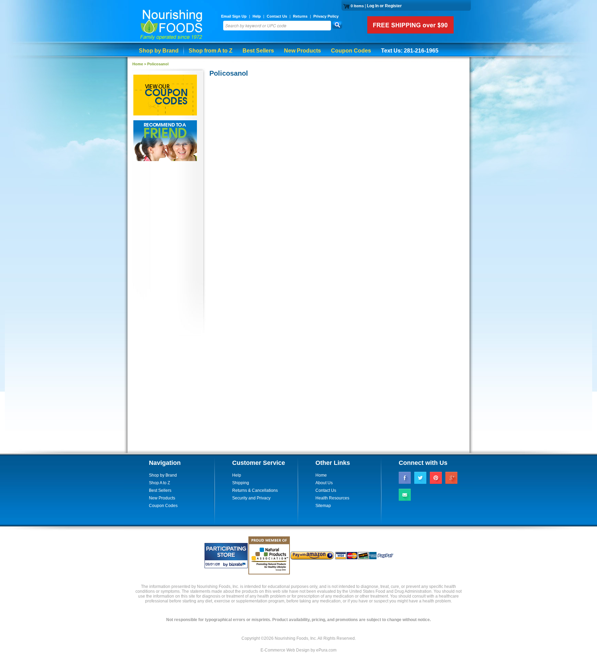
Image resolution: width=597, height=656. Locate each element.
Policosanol (158, 64)
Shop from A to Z (211, 51)
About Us (324, 482)
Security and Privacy (251, 498)
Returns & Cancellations (255, 490)
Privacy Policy (326, 16)
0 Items (357, 6)
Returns (300, 16)
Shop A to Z (159, 482)
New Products (302, 51)
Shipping (240, 482)
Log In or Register (384, 5)
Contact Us (277, 16)
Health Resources (332, 498)
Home (137, 64)
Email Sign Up (234, 16)
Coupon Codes (351, 51)
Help (257, 16)
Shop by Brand (159, 51)
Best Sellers (258, 51)
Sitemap (323, 505)
